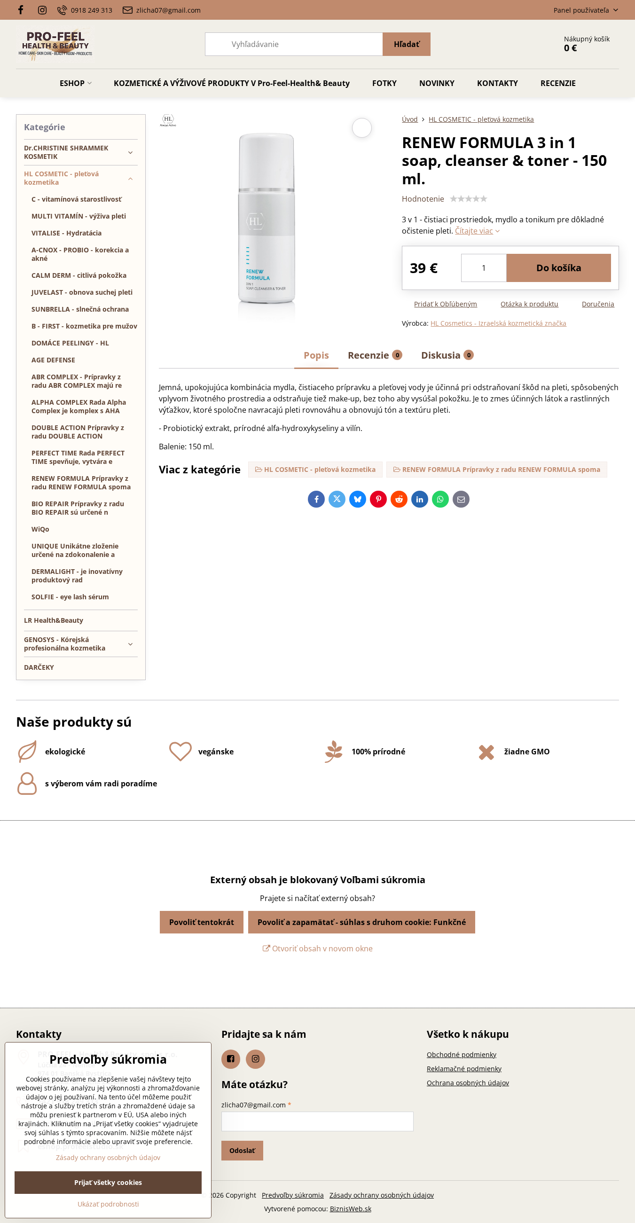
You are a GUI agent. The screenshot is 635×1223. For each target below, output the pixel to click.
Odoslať (242, 1150)
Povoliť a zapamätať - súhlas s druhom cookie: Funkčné (362, 922)
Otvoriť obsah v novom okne (321, 948)
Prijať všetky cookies (108, 1182)
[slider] (468, 199)
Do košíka (558, 267)
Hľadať (406, 44)
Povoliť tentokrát (201, 922)
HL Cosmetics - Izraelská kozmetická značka (498, 323)
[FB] (23, 10)
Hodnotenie (423, 199)
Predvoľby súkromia (293, 1195)
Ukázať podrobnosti (108, 1203)
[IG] (42, 10)
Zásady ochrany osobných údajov (381, 1195)
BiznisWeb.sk (350, 1208)
